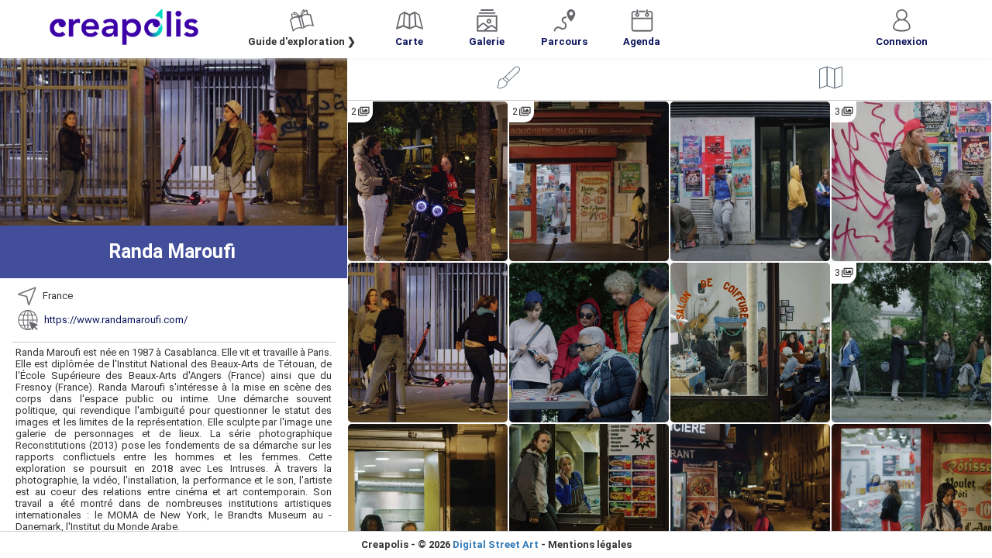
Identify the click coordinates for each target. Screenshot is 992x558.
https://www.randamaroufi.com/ (116, 320)
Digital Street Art (496, 544)
